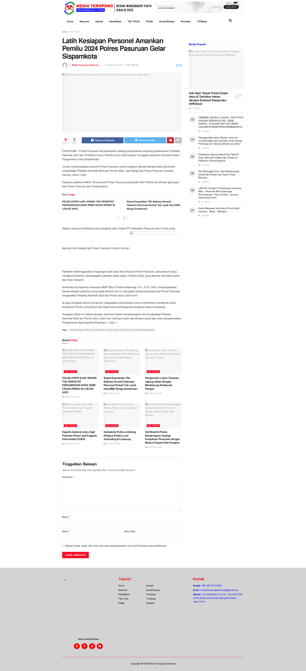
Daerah (99, 21)
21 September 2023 (113, 64)
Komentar (68, 476)
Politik (149, 21)
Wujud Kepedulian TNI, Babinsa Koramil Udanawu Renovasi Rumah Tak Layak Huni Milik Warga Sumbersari (153, 205)
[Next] (124, 217)
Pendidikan (115, 21)
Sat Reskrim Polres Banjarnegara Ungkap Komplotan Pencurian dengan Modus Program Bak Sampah (162, 437)
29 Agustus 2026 (71, 396)
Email (66, 531)
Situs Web (129, 531)
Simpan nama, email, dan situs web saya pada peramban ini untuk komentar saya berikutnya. (116, 545)
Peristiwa (185, 21)
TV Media (202, 21)
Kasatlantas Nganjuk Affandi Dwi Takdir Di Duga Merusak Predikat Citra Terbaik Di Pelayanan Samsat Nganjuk (218, 157)
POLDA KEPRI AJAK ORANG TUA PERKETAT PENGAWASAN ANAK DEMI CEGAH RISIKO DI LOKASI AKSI (88, 205)
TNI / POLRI (134, 21)
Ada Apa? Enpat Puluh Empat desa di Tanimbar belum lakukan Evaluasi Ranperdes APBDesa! (208, 98)
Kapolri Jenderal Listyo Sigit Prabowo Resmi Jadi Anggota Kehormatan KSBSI (79, 435)
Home (70, 21)
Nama (66, 516)
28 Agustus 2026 (71, 443)
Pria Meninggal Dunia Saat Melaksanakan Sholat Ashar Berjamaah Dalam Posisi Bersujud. (219, 174)
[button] (230, 20)
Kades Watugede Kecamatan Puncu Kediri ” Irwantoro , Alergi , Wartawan (219, 210)
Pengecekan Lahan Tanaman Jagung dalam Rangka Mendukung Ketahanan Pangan (162, 383)
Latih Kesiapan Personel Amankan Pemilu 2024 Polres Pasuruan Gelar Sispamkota (112, 329)
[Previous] (119, 217)
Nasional (84, 21)
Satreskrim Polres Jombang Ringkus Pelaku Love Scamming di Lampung (120, 435)
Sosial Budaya (166, 21)
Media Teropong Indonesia (85, 64)
